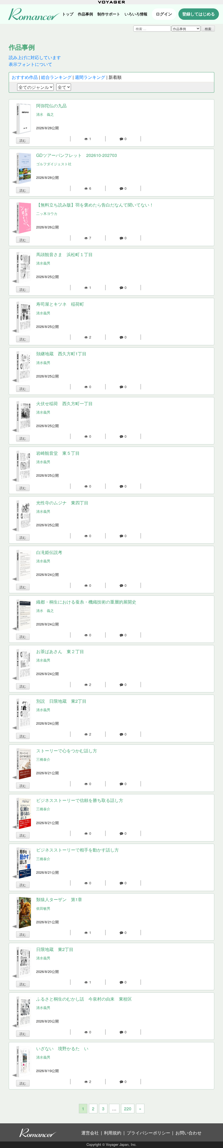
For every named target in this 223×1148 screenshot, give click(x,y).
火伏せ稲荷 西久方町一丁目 (64, 403)
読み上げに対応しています (35, 57)
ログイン (164, 14)
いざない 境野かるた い (62, 1048)
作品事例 (85, 14)
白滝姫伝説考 (49, 552)
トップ (67, 14)
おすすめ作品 (25, 77)
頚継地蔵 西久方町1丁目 (61, 353)
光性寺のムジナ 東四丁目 (62, 502)
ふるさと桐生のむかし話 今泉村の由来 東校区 (84, 999)
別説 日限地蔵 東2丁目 (61, 701)
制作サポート (108, 14)
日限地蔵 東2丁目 (54, 949)
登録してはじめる (198, 14)
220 (127, 1108)
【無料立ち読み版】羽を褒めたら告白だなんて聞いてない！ (95, 205)
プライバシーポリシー (148, 1133)
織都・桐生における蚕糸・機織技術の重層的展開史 (86, 602)
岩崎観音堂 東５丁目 (58, 453)
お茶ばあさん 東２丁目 (60, 651)
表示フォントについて (30, 64)
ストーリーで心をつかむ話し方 (66, 750)
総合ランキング (56, 77)
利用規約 (112, 1133)
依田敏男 (43, 908)
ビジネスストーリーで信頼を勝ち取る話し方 (79, 800)
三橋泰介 (43, 759)
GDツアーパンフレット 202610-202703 (76, 155)
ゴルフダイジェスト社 (54, 163)
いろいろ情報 (136, 14)
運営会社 (90, 1133)
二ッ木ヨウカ (46, 213)
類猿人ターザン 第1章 (59, 899)
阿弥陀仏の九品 (51, 105)
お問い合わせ (188, 1133)
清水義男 (43, 263)
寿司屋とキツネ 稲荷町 (60, 304)
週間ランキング (90, 77)
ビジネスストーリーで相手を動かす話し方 (77, 850)
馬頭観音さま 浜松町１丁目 (64, 254)
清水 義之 (45, 114)
